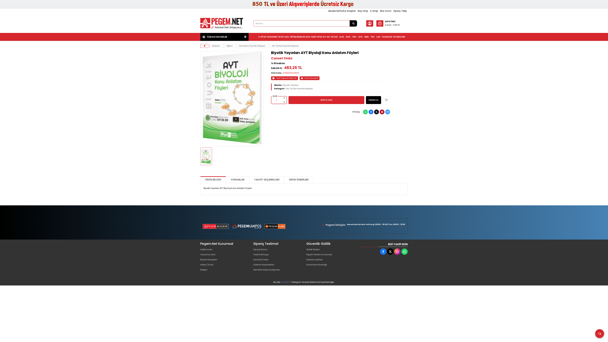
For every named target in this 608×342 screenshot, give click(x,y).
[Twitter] (376, 112)
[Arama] (353, 23)
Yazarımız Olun (207, 254)
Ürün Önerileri (298, 179)
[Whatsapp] (365, 112)
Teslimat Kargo (261, 254)
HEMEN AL (374, 99)
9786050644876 (291, 73)
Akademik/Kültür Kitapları (342, 11)
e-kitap (374, 11)
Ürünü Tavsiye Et (311, 78)
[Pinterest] (382, 112)
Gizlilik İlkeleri (313, 249)
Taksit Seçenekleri (266, 179)
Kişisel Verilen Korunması (319, 254)
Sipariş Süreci (260, 249)
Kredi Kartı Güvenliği (316, 264)
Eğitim (229, 45)
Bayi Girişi (363, 11)
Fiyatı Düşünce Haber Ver (286, 78)
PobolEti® (286, 282)
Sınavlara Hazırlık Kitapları (252, 45)
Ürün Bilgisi (213, 179)
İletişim (203, 269)
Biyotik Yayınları (291, 85)
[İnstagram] (397, 251)
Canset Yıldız (281, 58)
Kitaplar (216, 45)
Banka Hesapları (208, 259)
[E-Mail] (387, 112)
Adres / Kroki (206, 264)
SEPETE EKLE (326, 99)
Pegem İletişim (335, 225)
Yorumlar (237, 179)
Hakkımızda (206, 249)
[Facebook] (371, 112)
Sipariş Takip (400, 11)
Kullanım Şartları (314, 259)
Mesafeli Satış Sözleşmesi (266, 269)
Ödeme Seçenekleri (263, 264)
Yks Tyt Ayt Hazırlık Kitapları (285, 45)
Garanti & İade (260, 259)
